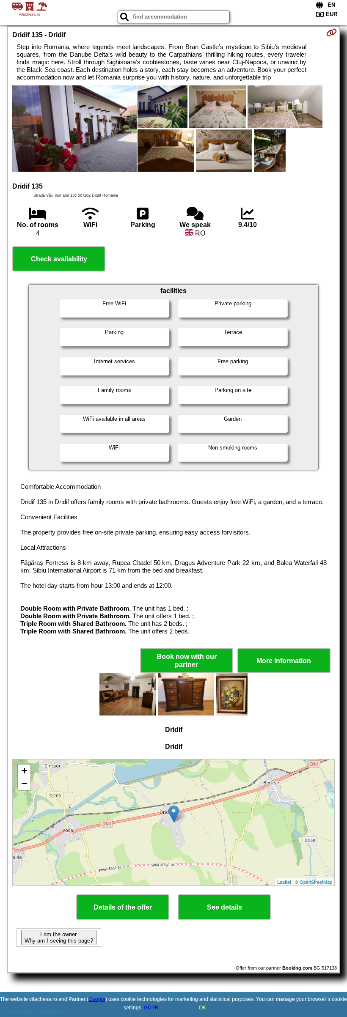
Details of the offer (123, 907)
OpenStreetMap (316, 881)
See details (224, 907)
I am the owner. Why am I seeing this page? (59, 937)
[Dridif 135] (74, 129)
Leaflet (284, 881)
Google (96, 999)
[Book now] (331, 32)
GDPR (151, 1008)
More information (283, 660)
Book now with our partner (187, 660)
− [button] (24, 783)
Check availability (59, 259)
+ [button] (24, 770)
